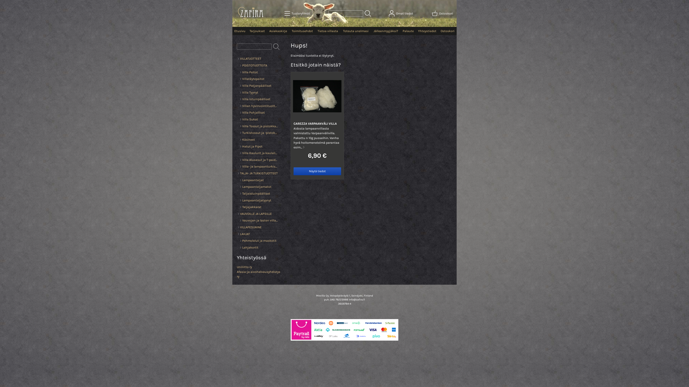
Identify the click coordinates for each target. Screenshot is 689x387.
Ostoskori (447, 31)
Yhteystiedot (427, 31)
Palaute (408, 31)
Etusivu (239, 31)
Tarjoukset (257, 31)
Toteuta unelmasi (356, 31)
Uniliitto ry (244, 267)
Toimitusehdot (302, 31)
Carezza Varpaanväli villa (315, 123)
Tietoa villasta (328, 31)
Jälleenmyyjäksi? (386, 31)
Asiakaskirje (278, 31)
